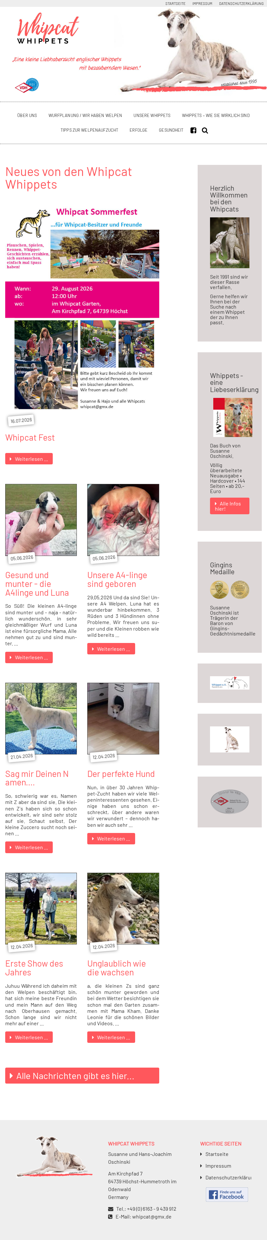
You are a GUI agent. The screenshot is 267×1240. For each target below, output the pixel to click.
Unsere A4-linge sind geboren (117, 579)
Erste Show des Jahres (34, 967)
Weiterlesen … (34, 459)
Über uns (27, 115)
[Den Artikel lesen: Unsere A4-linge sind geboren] (123, 554)
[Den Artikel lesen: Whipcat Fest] (82, 416)
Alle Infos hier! (228, 506)
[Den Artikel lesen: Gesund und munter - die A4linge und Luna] (41, 554)
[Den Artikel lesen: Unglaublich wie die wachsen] (123, 942)
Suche (206, 130)
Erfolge (139, 130)
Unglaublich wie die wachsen (116, 967)
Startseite (175, 3)
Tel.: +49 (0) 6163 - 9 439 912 (146, 1208)
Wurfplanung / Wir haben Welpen (85, 115)
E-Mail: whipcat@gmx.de (144, 1216)
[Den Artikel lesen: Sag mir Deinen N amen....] (41, 752)
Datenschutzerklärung (241, 3)
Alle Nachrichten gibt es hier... (75, 1075)
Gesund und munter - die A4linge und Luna (37, 583)
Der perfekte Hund (121, 773)
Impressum (202, 3)
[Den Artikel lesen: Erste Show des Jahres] (41, 942)
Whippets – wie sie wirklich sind (216, 115)
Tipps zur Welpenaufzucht (89, 130)
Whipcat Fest (30, 437)
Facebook (195, 130)
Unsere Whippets (152, 115)
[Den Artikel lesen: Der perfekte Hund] (123, 752)
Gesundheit (171, 130)
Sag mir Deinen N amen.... (37, 777)
